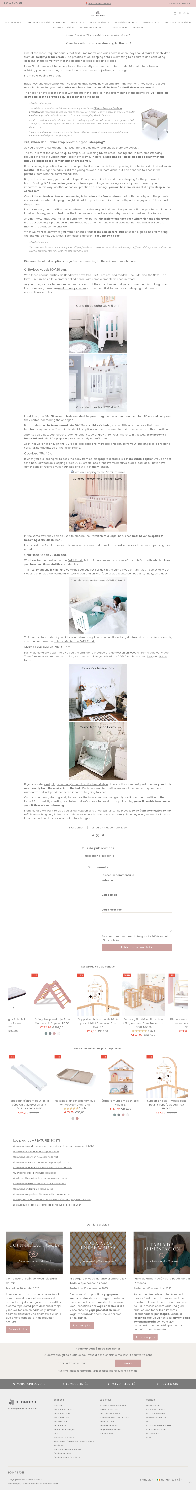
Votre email (109, 895)
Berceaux (76, 22)
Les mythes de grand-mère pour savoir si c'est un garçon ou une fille (52, 1199)
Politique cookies (62, 1453)
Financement (106, 1433)
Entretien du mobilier (156, 1417)
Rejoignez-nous (62, 1413)
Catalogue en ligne (155, 1413)
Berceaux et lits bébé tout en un (45, 22)
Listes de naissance (156, 1429)
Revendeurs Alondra (100, 3)
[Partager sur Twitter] (98, 836)
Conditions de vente (64, 1437)
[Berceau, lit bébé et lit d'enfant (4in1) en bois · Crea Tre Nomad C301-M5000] (143, 995)
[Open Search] (175, 13)
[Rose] (77, 1118)
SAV (56, 1433)
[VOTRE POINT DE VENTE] (14, 1384)
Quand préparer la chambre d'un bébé (35, 1172)
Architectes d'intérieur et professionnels (74, 1441)
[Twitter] (17, 3)
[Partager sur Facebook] (93, 836)
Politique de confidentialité (67, 1457)
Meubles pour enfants (92, 27)
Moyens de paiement (110, 1429)
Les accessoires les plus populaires (98, 1048)
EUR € (185, 3)
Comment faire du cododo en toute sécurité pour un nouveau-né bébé (53, 1146)
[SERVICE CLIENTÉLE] (63, 1384)
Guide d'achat (153, 1405)
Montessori (150, 22)
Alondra (69, 35)
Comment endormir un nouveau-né (33, 1188)
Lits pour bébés (98, 22)
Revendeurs (60, 1425)
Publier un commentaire (136, 947)
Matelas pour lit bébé (177, 22)
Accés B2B (59, 1445)
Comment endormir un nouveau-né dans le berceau (42, 1167)
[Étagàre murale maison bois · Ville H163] (121, 1076)
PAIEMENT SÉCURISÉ (123, 1384)
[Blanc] (58, 1033)
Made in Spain (61, 1421)
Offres (137, 27)
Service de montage (110, 1413)
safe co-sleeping (53, 131)
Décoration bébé (62, 27)
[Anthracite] (50, 1033)
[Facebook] (4, 3)
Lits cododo (12, 22)
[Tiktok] (14, 3)
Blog (148, 1437)
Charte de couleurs (155, 1409)
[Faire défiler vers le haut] (190, 1482)
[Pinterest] (12, 3)
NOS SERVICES (169, 1384)
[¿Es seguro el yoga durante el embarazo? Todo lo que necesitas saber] (98, 1253)
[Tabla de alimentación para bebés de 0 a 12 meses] (161, 1253)
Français (173, 3)
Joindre (128, 1363)
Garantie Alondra (62, 1417)
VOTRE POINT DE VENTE (31, 1384)
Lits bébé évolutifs (125, 22)
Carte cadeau (153, 1433)
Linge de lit (119, 27)
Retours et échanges (64, 1429)
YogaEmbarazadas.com (86, 1314)
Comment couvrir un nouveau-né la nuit (35, 1156)
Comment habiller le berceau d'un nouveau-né (39, 1183)
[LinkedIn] (10, 3)
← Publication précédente (97, 856)
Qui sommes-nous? (64, 1409)
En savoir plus (18, 1329)
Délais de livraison (109, 1409)
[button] (140, 1031)
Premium (128, 463)
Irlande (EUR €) (170, 1479)
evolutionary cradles (72, 288)
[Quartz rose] (54, 1033)
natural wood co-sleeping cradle (52, 463)
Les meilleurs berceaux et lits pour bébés (36, 1151)
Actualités (80, 35)
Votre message (112, 909)
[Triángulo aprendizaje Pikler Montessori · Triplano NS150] (52, 995)
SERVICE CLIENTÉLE (77, 1384)
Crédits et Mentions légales (67, 1449)
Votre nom (108, 880)
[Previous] (13, 1008)
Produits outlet (107, 1421)
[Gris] (72, 1118)
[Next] (182, 1008)
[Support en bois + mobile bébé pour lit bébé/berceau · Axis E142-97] (98, 995)
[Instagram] (7, 3)
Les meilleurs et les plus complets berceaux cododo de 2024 (47, 1204)
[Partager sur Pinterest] (103, 836)
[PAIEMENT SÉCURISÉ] (108, 1384)
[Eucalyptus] (45, 1033)
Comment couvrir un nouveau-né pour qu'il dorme (41, 1162)
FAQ (148, 1421)
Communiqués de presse (158, 1425)
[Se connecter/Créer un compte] (180, 13)
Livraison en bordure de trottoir (115, 1417)
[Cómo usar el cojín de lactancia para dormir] (34, 1253)
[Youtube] (20, 3)
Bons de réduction (109, 1425)
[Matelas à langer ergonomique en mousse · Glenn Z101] (75, 1076)
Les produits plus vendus (98, 966)
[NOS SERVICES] (157, 1384)
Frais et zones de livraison (113, 1405)
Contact (58, 1405)
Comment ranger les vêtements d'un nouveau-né (41, 1194)
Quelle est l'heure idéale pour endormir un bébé (40, 1178)
